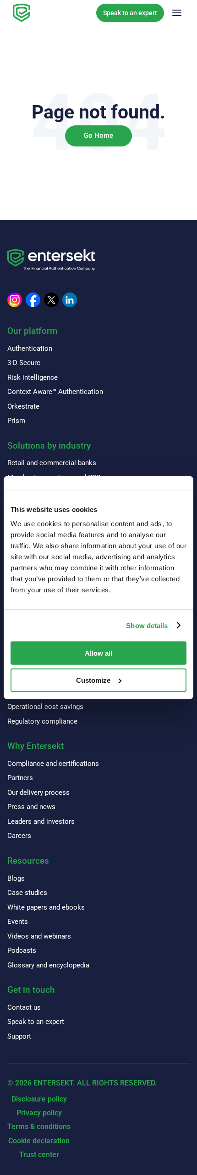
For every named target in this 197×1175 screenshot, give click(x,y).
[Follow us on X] (51, 299)
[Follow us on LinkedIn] (69, 299)
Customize (93, 680)
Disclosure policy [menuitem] (39, 1099)
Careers (19, 836)
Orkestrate (23, 406)
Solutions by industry (49, 445)
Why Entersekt (35, 746)
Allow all (98, 653)
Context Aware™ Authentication (55, 392)
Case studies (27, 892)
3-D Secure (23, 363)
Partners (20, 778)
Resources (28, 860)
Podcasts (21, 950)
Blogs (16, 878)
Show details (147, 625)
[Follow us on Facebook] (33, 299)
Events (17, 921)
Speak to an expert (130, 13)
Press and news (31, 807)
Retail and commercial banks (51, 463)
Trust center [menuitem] (39, 1154)
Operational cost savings (45, 707)
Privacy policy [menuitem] (39, 1112)
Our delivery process (38, 792)
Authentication (29, 348)
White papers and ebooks (46, 907)
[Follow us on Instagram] (14, 299)
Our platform (32, 331)
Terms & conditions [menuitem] (39, 1126)
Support (19, 1036)
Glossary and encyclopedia (48, 965)
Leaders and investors (41, 821)
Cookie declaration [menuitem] (39, 1140)
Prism (16, 420)
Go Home (98, 135)
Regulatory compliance (42, 721)
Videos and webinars (39, 936)
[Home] (21, 13)
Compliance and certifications (53, 763)
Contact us (24, 1007)
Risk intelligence (32, 377)
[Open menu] (177, 13)
